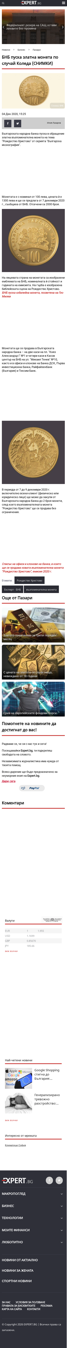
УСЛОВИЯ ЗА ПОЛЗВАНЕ (30, 1302)
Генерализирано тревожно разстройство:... (47, 1099)
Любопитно (12, 1242)
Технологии (12, 1218)
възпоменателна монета (41, 589)
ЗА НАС (6, 1302)
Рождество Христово (29, 580)
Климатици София (15, 1145)
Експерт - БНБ (12, 589)
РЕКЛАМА (46, 1305)
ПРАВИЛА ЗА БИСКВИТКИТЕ (18, 1305)
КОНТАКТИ (33, 1309)
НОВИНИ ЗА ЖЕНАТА (17, 1270)
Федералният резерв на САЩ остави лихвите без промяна (32, 26)
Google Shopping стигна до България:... (46, 1074)
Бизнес (8, 1206)
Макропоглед (13, 1194)
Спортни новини (17, 1281)
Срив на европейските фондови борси (30, 713)
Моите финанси (16, 1230)
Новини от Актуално (20, 1260)
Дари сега (8, 781)
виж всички (11, 1120)
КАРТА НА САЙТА (12, 1309)
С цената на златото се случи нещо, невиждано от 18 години (28, 674)
